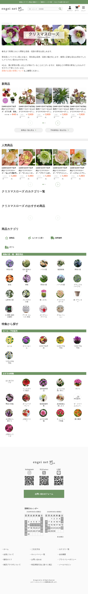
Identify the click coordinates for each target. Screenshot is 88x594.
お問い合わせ (36, 559)
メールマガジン (65, 565)
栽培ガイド (7, 559)
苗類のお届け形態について (13, 71)
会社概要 (62, 554)
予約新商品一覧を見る (58, 130)
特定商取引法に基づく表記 (41, 565)
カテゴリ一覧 (64, 549)
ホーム (6, 549)
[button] (57, 123)
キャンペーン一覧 (38, 554)
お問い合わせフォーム (44, 494)
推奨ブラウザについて (12, 565)
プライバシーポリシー (67, 559)
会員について (8, 554)
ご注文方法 (35, 549)
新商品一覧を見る (27, 130)
